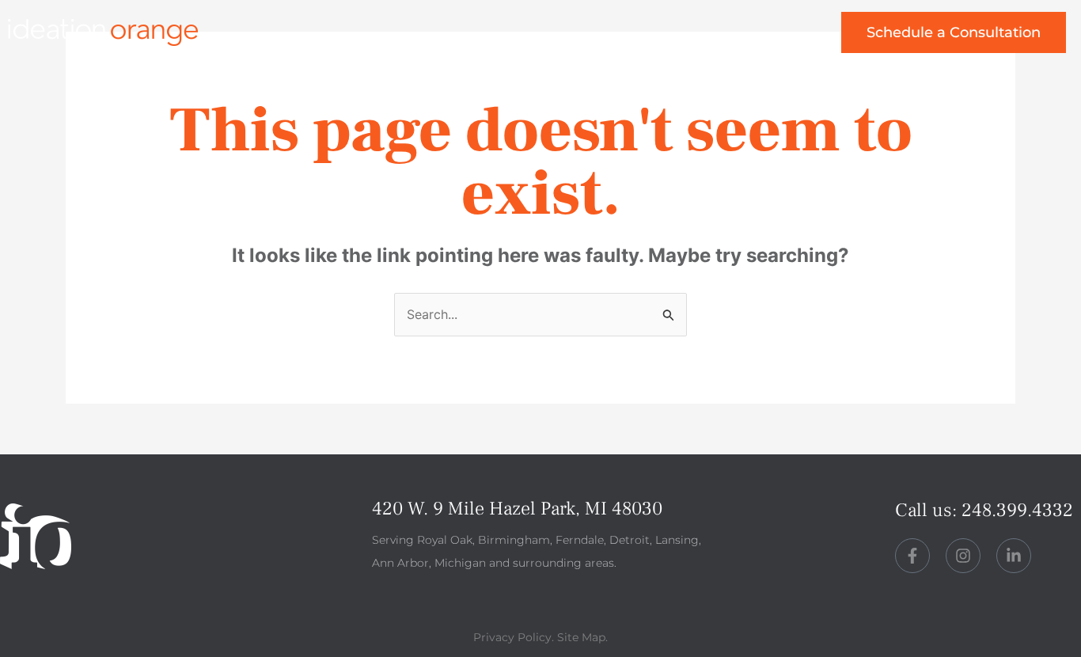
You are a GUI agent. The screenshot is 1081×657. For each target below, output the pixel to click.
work (429, 38)
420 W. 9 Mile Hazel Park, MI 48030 (517, 508)
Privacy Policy (512, 637)
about (516, 38)
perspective (625, 38)
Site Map (581, 637)
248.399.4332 (1017, 510)
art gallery (751, 38)
